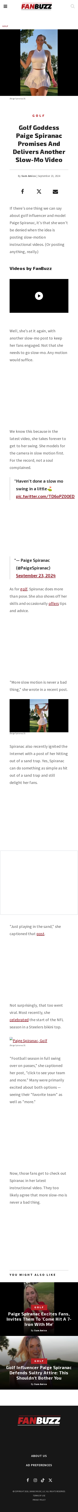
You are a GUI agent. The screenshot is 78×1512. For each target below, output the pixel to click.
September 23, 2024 (36, 575)
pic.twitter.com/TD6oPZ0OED (45, 496)
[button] (5, 6)
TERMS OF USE (39, 1495)
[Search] (72, 6)
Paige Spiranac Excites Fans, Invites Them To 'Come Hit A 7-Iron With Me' (39, 1319)
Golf (5, 26)
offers (54, 603)
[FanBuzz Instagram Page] (35, 1480)
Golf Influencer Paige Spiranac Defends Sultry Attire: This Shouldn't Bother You (39, 1372)
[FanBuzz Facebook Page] (27, 1480)
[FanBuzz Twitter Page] (50, 1480)
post (40, 933)
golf (23, 588)
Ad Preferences (39, 1465)
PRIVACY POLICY (39, 1500)
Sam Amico (28, 176)
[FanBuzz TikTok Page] (43, 1480)
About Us (39, 1456)
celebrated (19, 1019)
